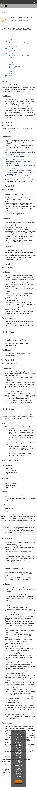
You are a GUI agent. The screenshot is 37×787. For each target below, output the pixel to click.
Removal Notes (13, 68)
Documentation (9, 75)
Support (7, 77)
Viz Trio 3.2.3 (9, 48)
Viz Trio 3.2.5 (9, 37)
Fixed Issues (12, 35)
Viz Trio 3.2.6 (9, 34)
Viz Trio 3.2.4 (9, 41)
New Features (13, 64)
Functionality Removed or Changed (19, 43)
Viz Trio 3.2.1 (9, 59)
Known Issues (13, 46)
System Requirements (15, 66)
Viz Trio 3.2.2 (9, 53)
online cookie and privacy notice (19, 775)
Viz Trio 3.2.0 (9, 62)
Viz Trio (3, 12)
